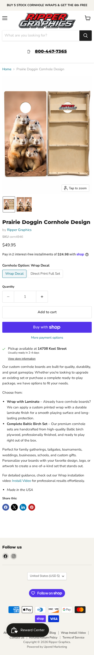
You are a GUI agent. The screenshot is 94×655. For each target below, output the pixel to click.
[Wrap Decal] (15, 279)
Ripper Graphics (19, 230)
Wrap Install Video (73, 633)
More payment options (47, 338)
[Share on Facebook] (5, 507)
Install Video (21, 480)
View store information (22, 358)
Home (6, 69)
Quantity (8, 287)
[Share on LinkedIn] (23, 507)
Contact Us (17, 638)
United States (45, 576)
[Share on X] (14, 507)
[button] (9, 204)
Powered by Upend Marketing (47, 647)
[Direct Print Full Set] (46, 279)
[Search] (85, 35)
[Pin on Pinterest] (31, 507)
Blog (53, 633)
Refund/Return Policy (43, 638)
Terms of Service (73, 638)
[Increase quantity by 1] (42, 297)
